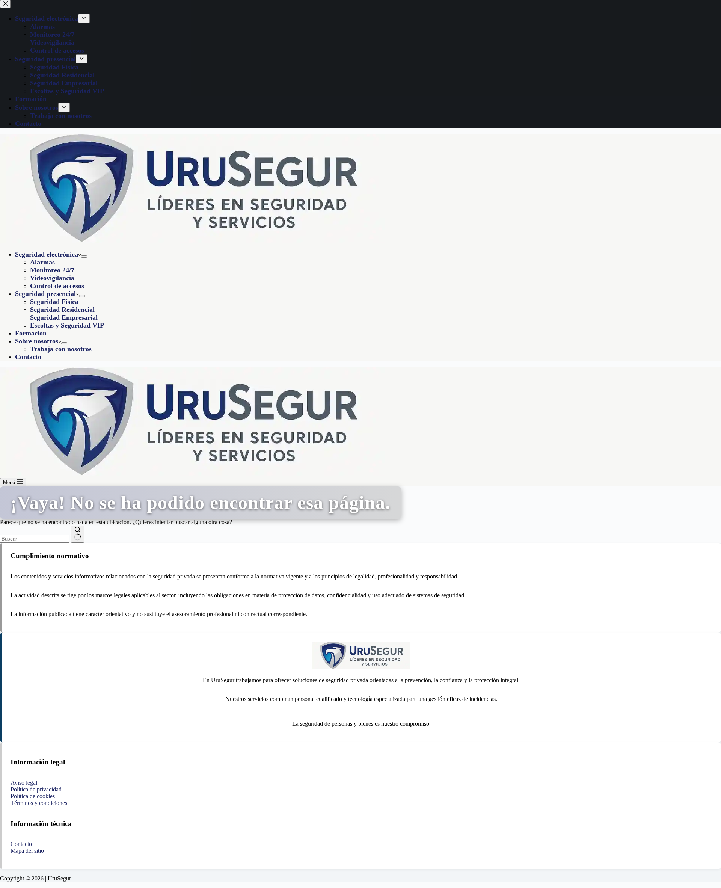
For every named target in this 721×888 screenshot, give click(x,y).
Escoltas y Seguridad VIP (67, 325)
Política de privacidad (36, 789)
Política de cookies (33, 796)
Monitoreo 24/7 (52, 270)
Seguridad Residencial (62, 309)
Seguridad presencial (45, 294)
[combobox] (34, 539)
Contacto (28, 357)
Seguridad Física (54, 301)
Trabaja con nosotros (61, 349)
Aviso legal (24, 782)
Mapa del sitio (27, 850)
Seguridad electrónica (46, 254)
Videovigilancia (52, 278)
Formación (31, 333)
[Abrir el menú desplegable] (84, 256)
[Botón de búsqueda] (77, 534)
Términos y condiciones (39, 803)
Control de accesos (57, 286)
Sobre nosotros (36, 341)
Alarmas (42, 262)
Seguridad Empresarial (64, 317)
